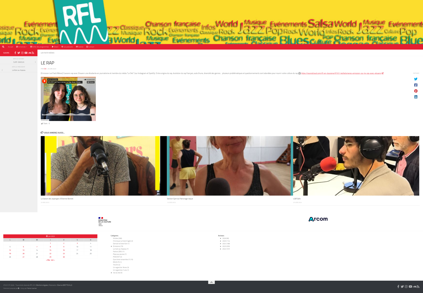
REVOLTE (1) (117, 262)
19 (10, 254)
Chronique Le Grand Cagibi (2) (123, 241)
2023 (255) (226, 246)
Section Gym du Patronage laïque (180, 199)
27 (23, 257)
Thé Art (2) (116, 265)
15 (50, 250)
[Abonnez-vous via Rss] (33, 52)
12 (10, 250)
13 (23, 250)
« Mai (48, 260)
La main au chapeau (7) (120, 249)
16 (64, 250)
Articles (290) (117, 238)
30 (64, 257)
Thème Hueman (32, 288)
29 (50, 257)
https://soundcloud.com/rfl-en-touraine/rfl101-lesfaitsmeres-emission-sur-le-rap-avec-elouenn (341, 73)
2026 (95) (225, 238)
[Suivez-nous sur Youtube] (25, 52)
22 (50, 254)
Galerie (80, 47)
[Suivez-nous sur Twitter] (18, 52)
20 (23, 254)
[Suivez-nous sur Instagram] (22, 52)
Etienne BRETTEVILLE (64, 285)
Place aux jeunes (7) (119, 254)
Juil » (53, 260)
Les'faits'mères (47, 53)
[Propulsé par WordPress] (18, 288)
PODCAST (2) (117, 257)
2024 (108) (226, 244)
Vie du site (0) (117, 273)
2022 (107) (226, 249)
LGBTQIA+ (297, 199)
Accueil (10, 47)
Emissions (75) (118, 246)
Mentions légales (42, 285)
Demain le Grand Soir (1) (121, 244)
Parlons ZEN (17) (118, 252)
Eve (45, 69)
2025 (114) (226, 241)
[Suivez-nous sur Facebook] (15, 52)
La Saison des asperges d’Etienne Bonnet (57, 199)
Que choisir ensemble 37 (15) (123, 259)
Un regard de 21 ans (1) (121, 270)
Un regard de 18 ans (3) (121, 267)
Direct (56, 47)
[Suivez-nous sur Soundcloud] (29, 52)
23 (64, 254)
